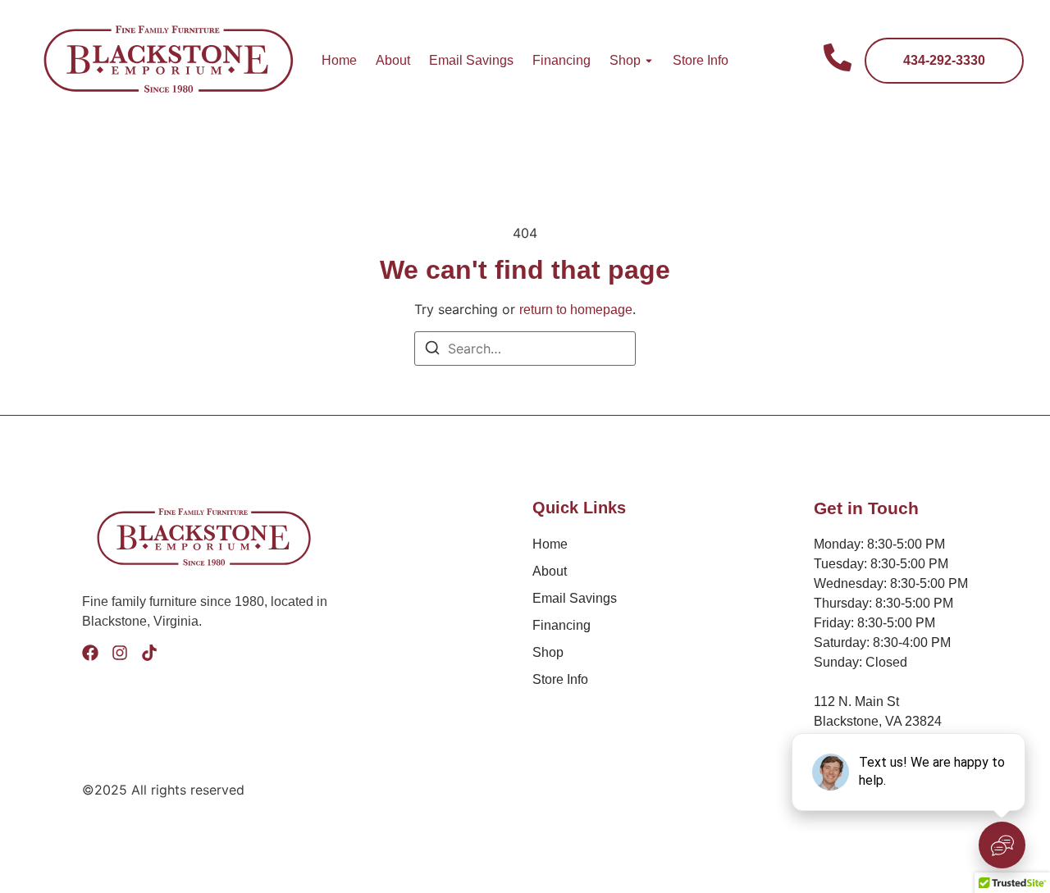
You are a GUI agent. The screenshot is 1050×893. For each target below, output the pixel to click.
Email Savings (471, 60)
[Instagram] (120, 653)
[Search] (432, 350)
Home (339, 60)
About (393, 60)
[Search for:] (525, 348)
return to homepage (575, 310)
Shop (625, 60)
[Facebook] (90, 653)
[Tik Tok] (149, 653)
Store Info (700, 60)
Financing (561, 60)
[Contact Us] (837, 60)
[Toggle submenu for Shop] (647, 61)
